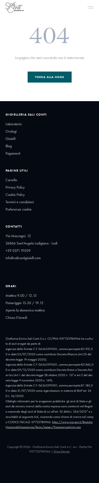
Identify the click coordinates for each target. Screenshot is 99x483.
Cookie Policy (15, 194)
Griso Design (61, 451)
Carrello (11, 180)
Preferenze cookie (19, 209)
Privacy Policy (15, 187)
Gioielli (10, 138)
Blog (9, 146)
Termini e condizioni (20, 202)
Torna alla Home (49, 77)
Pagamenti (13, 153)
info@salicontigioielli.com (23, 257)
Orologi (11, 131)
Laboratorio (14, 124)
